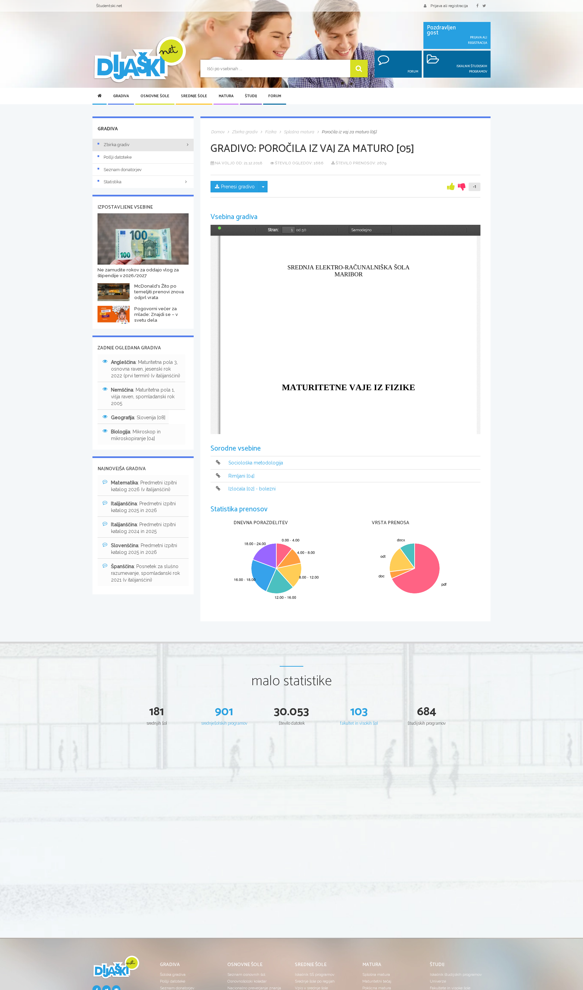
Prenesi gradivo (238, 186)
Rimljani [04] (241, 476)
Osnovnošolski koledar (247, 981)
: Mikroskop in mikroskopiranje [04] (136, 435)
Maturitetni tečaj (376, 981)
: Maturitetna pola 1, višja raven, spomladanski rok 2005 (143, 396)
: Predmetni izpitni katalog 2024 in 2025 (143, 528)
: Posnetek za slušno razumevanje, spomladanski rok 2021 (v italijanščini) (145, 573)
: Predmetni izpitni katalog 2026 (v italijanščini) (144, 486)
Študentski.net (109, 5)
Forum (274, 96)
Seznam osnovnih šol (246, 974)
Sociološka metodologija (255, 463)
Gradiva (121, 96)
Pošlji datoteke (118, 157)
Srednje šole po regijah (315, 981)
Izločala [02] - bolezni (252, 488)
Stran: (273, 230)
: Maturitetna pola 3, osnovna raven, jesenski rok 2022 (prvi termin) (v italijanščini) (145, 368)
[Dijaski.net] (139, 59)
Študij (251, 96)
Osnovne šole (154, 96)
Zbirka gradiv (117, 144)
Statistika (112, 181)
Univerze (438, 981)
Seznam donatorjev (123, 169)
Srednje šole (194, 96)
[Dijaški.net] (116, 969)
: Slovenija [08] (138, 417)
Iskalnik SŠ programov (314, 974)
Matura (226, 96)
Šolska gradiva (173, 974)
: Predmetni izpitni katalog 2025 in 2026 (143, 507)
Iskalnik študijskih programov (456, 974)
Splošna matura (376, 974)
